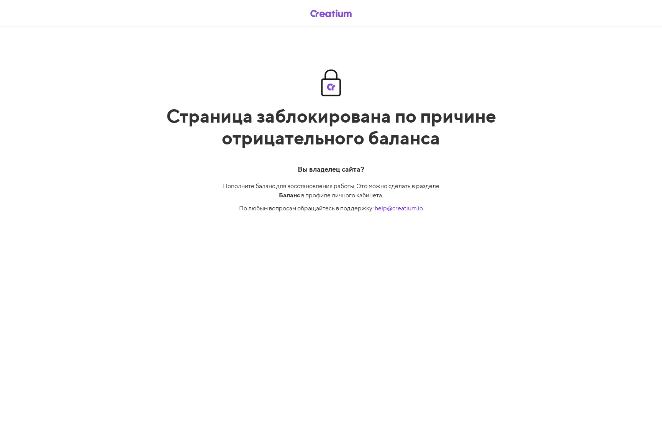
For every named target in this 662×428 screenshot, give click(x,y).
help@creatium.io (399, 208)
